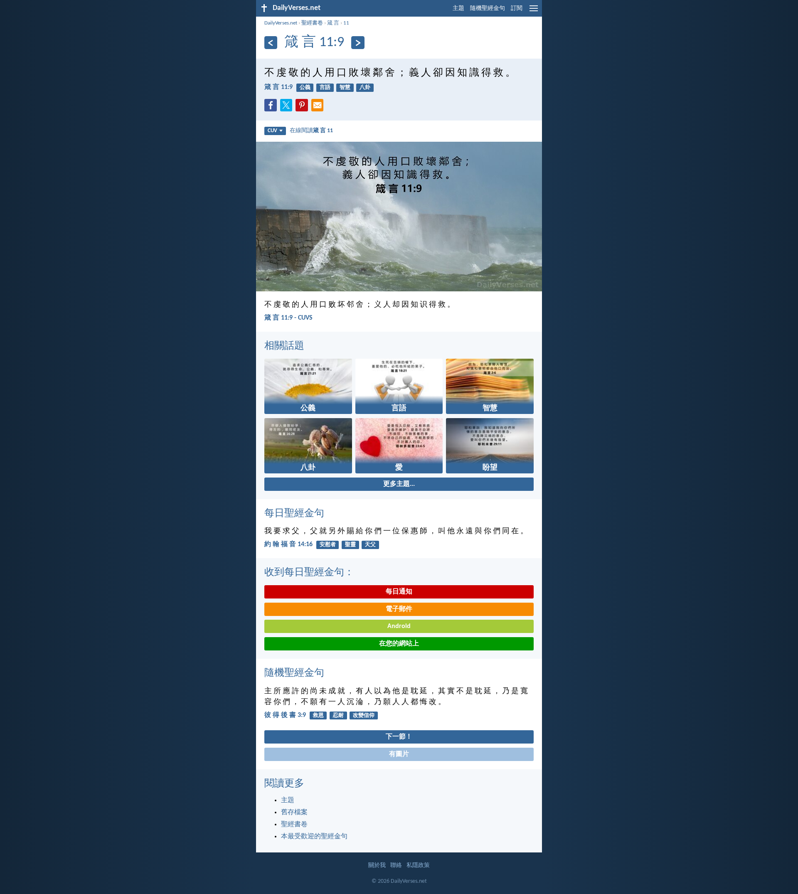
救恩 (318, 715)
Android (399, 626)
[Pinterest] (303, 107)
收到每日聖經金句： (309, 573)
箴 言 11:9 (278, 87)
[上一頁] (270, 42)
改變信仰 (363, 715)
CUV (272, 130)
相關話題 (284, 346)
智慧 (345, 87)
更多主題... (399, 484)
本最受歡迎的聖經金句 (314, 836)
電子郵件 (399, 609)
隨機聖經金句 (487, 8)
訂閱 (516, 8)
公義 (305, 87)
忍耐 (338, 715)
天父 (370, 544)
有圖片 (399, 754)
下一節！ (399, 737)
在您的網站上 (399, 643)
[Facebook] (272, 107)
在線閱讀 (311, 131)
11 (346, 23)
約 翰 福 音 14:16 (288, 544)
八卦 (365, 87)
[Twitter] (288, 107)
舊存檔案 (294, 812)
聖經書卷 (312, 23)
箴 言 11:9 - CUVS (288, 318)
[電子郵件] (319, 107)
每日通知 (399, 592)
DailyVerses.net (280, 23)
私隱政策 (418, 865)
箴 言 (333, 23)
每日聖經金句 (294, 514)
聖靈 (350, 544)
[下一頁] (357, 42)
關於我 (377, 865)
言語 (325, 87)
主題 (458, 8)
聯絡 (396, 865)
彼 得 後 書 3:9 (285, 715)
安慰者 (328, 544)
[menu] (533, 11)
